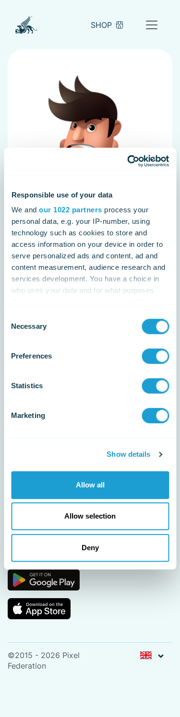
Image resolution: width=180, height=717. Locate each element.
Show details (128, 454)
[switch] (155, 356)
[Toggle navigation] (152, 25)
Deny (90, 548)
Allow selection (90, 516)
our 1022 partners (70, 210)
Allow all (90, 485)
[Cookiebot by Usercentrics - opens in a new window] (128, 161)
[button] (151, 655)
